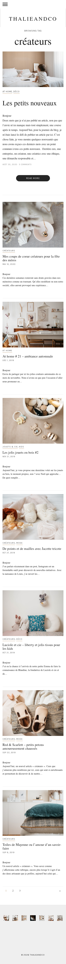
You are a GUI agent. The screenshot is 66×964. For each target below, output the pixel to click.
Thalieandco (33, 18)
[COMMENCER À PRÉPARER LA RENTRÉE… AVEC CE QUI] (42, 918)
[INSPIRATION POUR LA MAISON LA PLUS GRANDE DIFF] (6, 918)
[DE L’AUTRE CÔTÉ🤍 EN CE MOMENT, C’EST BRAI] (51, 918)
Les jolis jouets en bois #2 (20, 452)
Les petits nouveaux (30, 102)
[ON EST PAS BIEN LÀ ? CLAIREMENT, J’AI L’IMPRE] (60, 918)
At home (7, 91)
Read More (33, 178)
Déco (16, 91)
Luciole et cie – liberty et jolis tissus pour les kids (31, 646)
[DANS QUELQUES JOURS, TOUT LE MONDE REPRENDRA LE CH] (15, 918)
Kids (21, 447)
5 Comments (25, 164)
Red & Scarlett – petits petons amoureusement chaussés (23, 746)
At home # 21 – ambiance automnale (28, 356)
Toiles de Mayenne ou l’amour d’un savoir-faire (32, 846)
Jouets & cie (10, 447)
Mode (19, 543)
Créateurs (9, 250)
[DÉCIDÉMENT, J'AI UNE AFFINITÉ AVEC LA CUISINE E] (24, 918)
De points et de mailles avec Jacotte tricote (32, 548)
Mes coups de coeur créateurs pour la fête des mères (31, 258)
